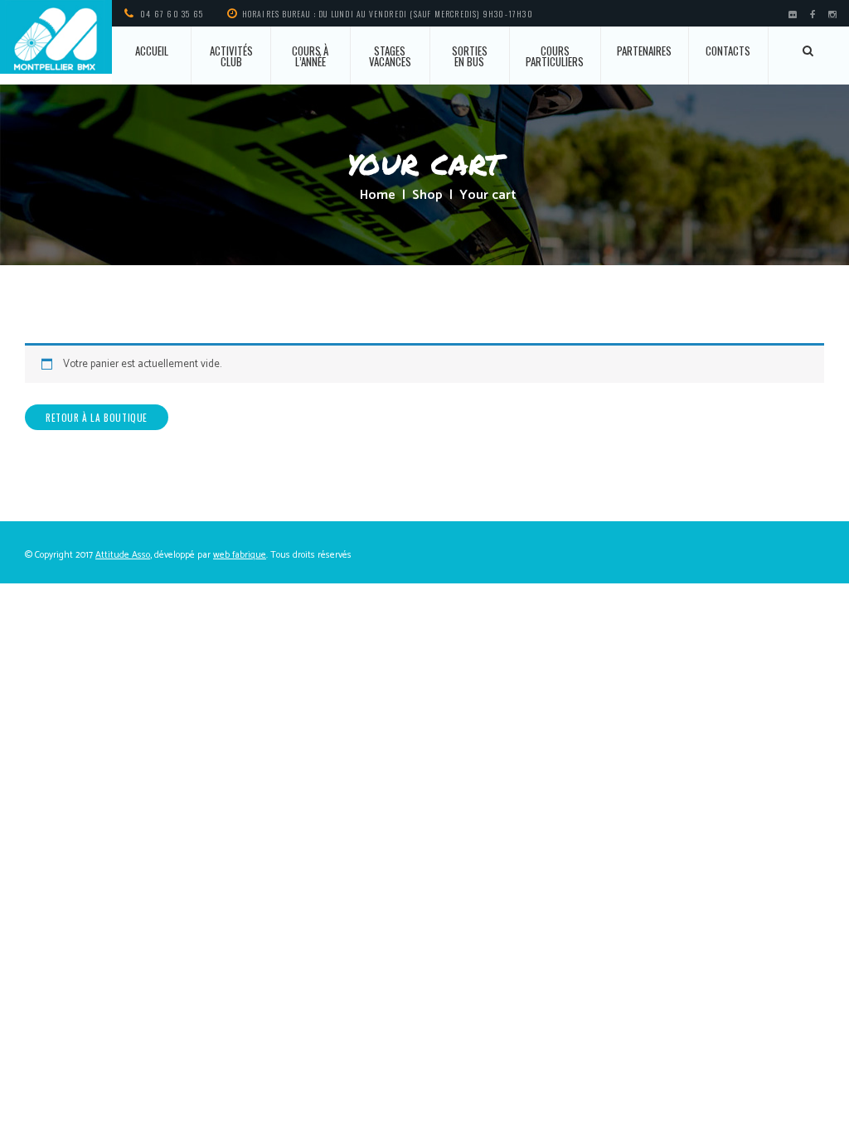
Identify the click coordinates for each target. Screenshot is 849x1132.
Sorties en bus (470, 56)
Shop (427, 196)
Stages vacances (390, 56)
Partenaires (644, 50)
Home (377, 196)
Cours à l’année (310, 56)
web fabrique (239, 555)
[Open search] (808, 50)
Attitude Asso (122, 555)
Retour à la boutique (97, 417)
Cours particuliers (555, 56)
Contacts (728, 50)
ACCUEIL (151, 50)
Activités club (231, 56)
